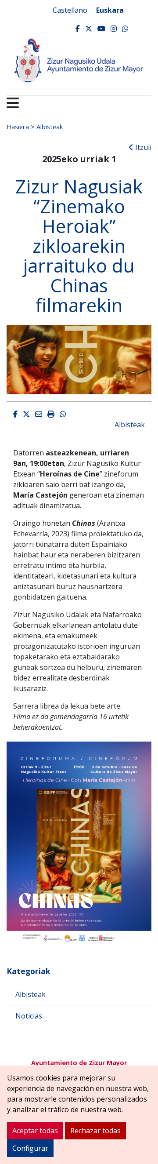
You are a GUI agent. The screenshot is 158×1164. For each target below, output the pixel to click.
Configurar (30, 1148)
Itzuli (142, 147)
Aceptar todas (35, 1130)
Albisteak (49, 126)
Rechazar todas (95, 1130)
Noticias (28, 1016)
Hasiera (18, 126)
